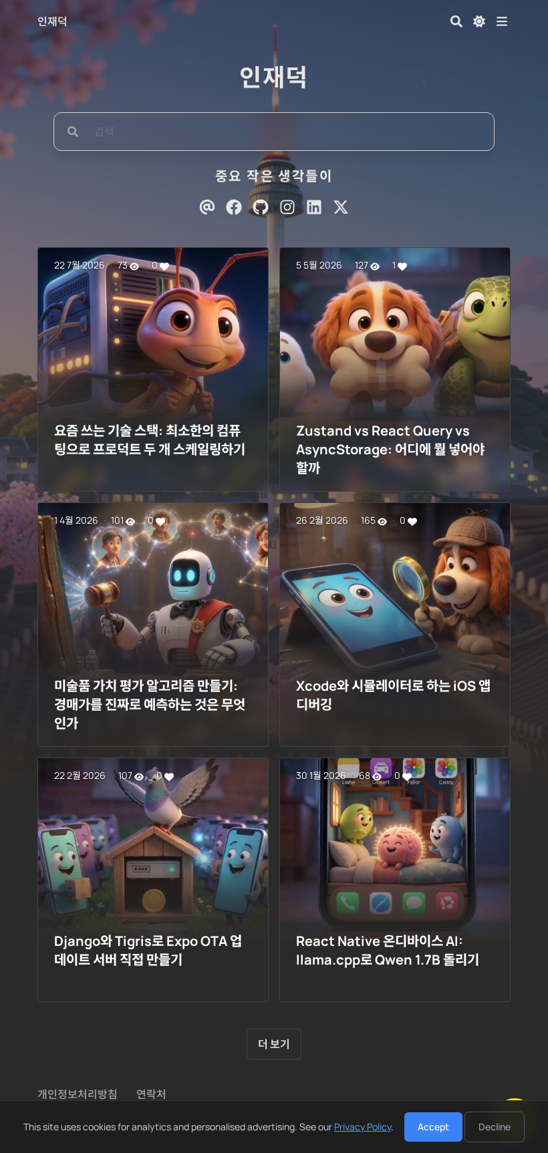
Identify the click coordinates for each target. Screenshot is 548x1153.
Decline (494, 1126)
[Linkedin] (314, 207)
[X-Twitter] (341, 207)
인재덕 (52, 21)
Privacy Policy (362, 1126)
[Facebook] (234, 207)
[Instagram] (287, 207)
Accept (433, 1126)
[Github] (261, 207)
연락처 (151, 1094)
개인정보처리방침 (77, 1094)
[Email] (207, 207)
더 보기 (274, 1044)
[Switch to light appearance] (479, 21)
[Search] (456, 21)
